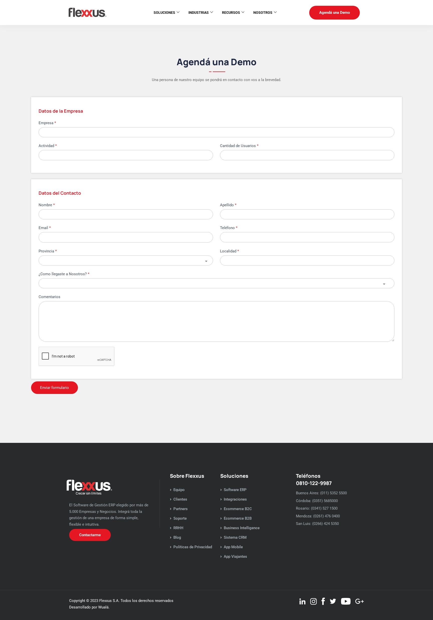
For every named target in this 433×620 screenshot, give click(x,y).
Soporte (180, 518)
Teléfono (229, 228)
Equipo (179, 490)
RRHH (178, 528)
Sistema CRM (235, 537)
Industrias (198, 13)
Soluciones (164, 13)
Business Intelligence (242, 528)
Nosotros (262, 13)
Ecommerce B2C (238, 509)
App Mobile (233, 547)
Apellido (228, 205)
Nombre (47, 205)
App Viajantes (235, 556)
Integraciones (235, 499)
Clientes (180, 499)
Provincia (48, 251)
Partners (180, 509)
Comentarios (49, 297)
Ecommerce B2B (238, 518)
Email (45, 228)
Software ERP (235, 490)
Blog (177, 537)
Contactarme (90, 535)
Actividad (48, 146)
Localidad (229, 251)
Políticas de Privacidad (192, 547)
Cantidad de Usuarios (239, 146)
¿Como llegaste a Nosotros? (64, 274)
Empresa (47, 123)
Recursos (231, 13)
